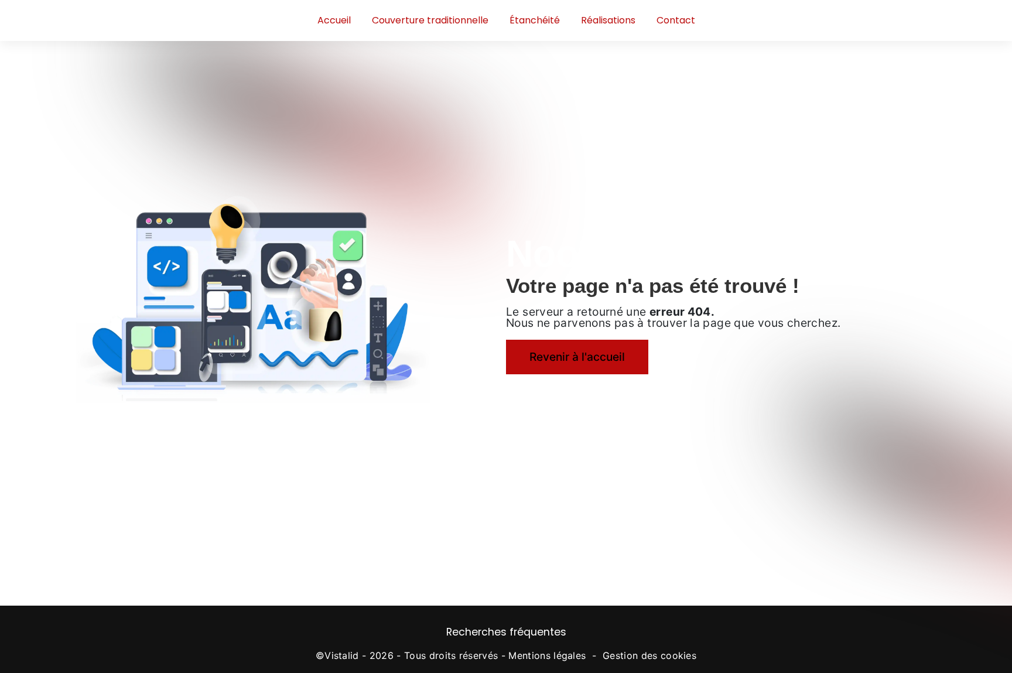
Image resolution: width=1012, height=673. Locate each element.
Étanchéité (535, 20)
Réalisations (608, 20)
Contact (676, 20)
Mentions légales (547, 655)
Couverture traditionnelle (430, 20)
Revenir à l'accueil (577, 357)
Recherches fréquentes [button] (506, 632)
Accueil (334, 20)
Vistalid (341, 655)
